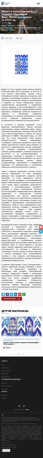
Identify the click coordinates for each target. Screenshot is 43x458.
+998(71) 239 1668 (11, 447)
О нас (3, 365)
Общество (4, 383)
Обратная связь (6, 371)
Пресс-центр (5, 374)
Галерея (4, 398)
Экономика (5, 389)
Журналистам (6, 368)
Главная (4, 25)
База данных (11, 25)
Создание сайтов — (21, 409)
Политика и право (7, 386)
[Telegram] (41, 231)
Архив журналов (21, 25)
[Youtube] (41, 227)
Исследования (6, 376)
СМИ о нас (5, 395)
